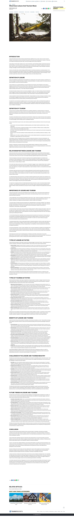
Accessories (43, 1)
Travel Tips (38, 1)
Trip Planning (49, 1)
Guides (34, 1)
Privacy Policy (47, 511)
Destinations (29, 1)
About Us (38, 511)
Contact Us (55, 511)
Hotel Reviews (55, 1)
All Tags (64, 511)
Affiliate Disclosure (51, 511)
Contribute (41, 511)
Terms (44, 511)
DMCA (61, 511)
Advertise (59, 511)
